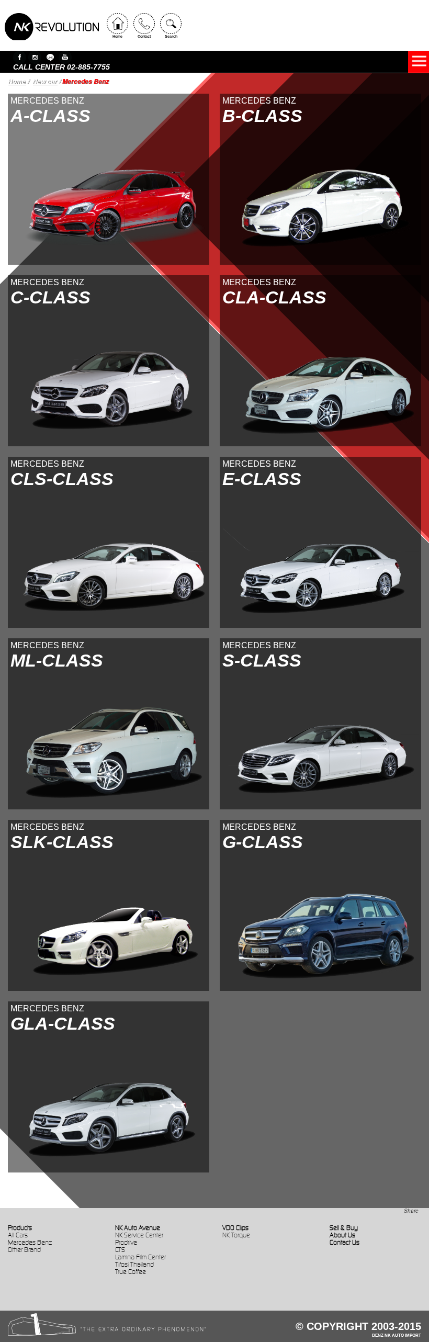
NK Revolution (52, 26)
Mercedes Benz (30, 1242)
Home (17, 81)
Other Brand (24, 1249)
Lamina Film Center (140, 1257)
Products (20, 1227)
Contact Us (344, 1242)
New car (44, 81)
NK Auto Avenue (137, 1227)
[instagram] (34, 57)
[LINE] (50, 57)
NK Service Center (139, 1235)
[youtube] (65, 57)
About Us (342, 1235)
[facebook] (19, 57)
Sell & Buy (344, 1227)
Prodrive (126, 1242)
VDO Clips (235, 1227)
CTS (120, 1249)
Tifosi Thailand (134, 1264)
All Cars (18, 1235)
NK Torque (236, 1235)
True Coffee (130, 1271)
